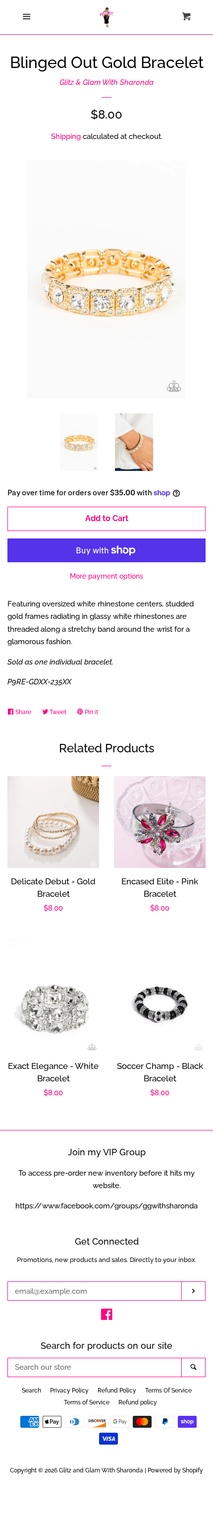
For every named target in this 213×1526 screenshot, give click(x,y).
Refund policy (137, 1402)
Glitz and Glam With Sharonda (102, 1470)
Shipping (66, 136)
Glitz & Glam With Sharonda (106, 82)
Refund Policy (117, 1390)
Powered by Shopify (175, 1470)
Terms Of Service (168, 1390)
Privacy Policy (69, 1390)
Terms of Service (86, 1402)
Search (31, 1390)
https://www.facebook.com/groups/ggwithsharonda (106, 1205)
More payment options (106, 576)
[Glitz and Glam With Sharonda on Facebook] (107, 1316)
